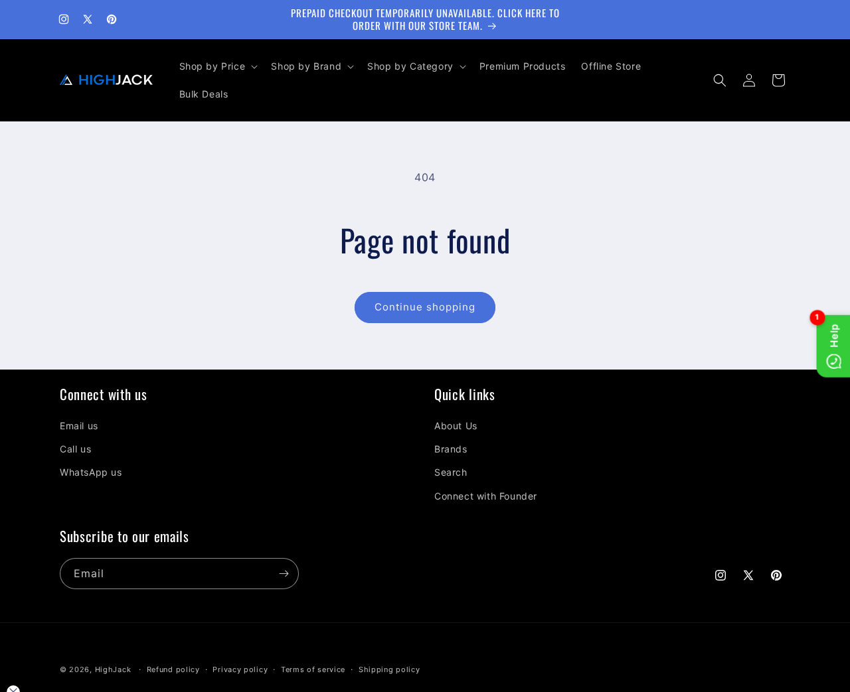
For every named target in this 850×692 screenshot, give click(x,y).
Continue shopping (425, 307)
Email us (79, 425)
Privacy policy (240, 669)
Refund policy (173, 669)
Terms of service (313, 669)
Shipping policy (389, 669)
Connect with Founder (485, 496)
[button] (217, 66)
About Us (455, 425)
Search (451, 472)
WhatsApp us (91, 472)
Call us (75, 448)
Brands (451, 448)
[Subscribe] (283, 573)
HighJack (113, 669)
